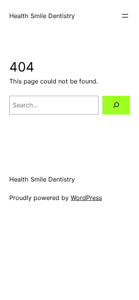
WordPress (86, 198)
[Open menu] (125, 15)
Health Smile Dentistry (42, 16)
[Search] (116, 105)
